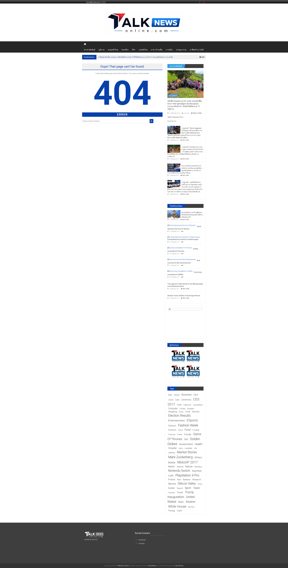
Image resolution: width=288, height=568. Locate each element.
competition (198, 405)
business (187, 394)
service (172, 483)
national (180, 467)
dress (181, 412)
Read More (171, 121)
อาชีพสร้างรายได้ (197, 50)
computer (173, 408)
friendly (187, 434)
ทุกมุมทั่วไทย (113, 50)
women (191, 507)
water (181, 502)
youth (179, 510)
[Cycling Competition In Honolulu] (179, 248)
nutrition (197, 470)
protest (171, 479)
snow (200, 484)
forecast (171, 434)
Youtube (141, 543)
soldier (171, 488)
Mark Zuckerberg (180, 457)
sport (188, 488)
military (198, 457)
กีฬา (133, 50)
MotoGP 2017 (187, 462)
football (195, 430)
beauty (177, 395)
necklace (198, 467)
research (196, 479)
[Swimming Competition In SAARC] (180, 271)
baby (170, 395)
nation (171, 466)
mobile (171, 462)
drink (187, 411)
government (186, 444)
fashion (172, 425)
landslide (188, 448)
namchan (186, 113)
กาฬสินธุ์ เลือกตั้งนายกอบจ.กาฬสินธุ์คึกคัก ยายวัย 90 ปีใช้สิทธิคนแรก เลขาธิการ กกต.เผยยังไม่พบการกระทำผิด (135, 57)
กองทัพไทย (143, 50)
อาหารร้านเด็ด (156, 50)
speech (180, 488)
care (196, 394)
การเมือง (169, 50)
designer (190, 409)
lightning (171, 453)
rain (179, 479)
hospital (172, 448)
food (188, 429)
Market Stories (187, 452)
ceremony (186, 399)
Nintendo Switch (179, 471)
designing (172, 411)
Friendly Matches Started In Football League (182, 239)
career (170, 400)
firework (172, 430)
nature (189, 466)
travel (180, 492)
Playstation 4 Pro (187, 475)
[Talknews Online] (85, 44)
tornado (171, 493)
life (195, 448)
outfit (170, 475)
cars (177, 400)
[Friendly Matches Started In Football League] (183, 237)
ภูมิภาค (102, 50)
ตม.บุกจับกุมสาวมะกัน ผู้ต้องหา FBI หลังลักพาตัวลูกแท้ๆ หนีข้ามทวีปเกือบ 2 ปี (192, 214)
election (195, 411)
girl (186, 439)
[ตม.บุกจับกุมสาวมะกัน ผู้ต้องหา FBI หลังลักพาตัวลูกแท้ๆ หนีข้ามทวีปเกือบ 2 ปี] (173, 214)
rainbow (186, 479)
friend (179, 434)
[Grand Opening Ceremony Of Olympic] (181, 225)
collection (187, 405)
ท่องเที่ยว (125, 50)
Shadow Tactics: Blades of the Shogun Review (183, 295)
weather (191, 501)
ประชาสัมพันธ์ (89, 50)
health (198, 444)
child (179, 405)
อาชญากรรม (181, 50)
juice (181, 448)
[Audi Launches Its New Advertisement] (181, 259)
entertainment (176, 420)
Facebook (142, 540)
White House (177, 506)
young (171, 510)
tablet (196, 488)
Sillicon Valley (187, 483)
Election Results (179, 415)
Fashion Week (188, 425)
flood (180, 430)
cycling (182, 409)
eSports (192, 420)
